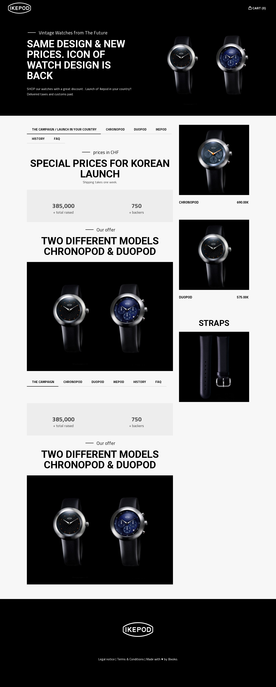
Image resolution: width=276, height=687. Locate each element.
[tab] (64, 129)
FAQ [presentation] (57, 138)
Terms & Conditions (130, 659)
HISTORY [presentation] (38, 138)
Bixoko (172, 659)
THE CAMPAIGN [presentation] (43, 381)
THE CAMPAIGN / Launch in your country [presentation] (64, 129)
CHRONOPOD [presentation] (115, 129)
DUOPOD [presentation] (140, 129)
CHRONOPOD (189, 202)
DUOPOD (185, 297)
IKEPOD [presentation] (161, 129)
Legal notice (107, 659)
